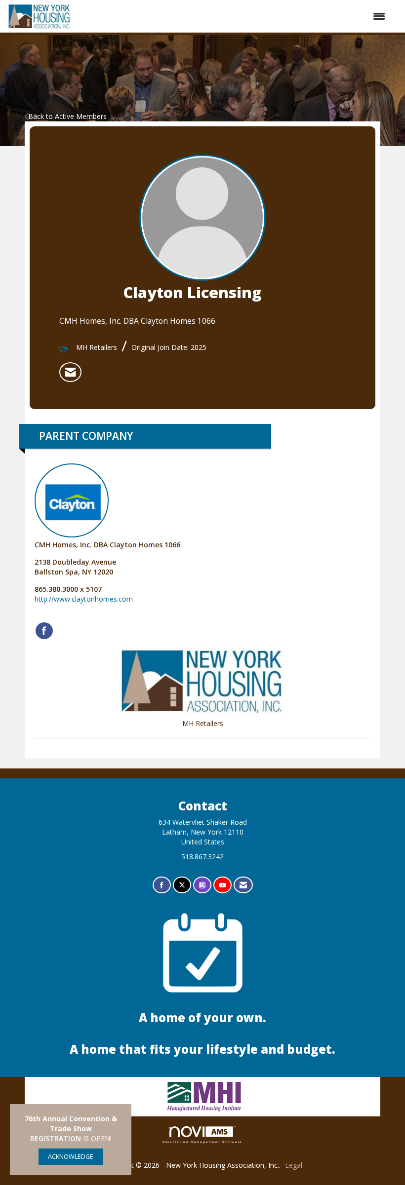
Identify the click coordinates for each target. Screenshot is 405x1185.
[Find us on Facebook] (162, 885)
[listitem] (70, 372)
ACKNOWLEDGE (70, 1156)
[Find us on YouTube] (222, 885)
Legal (293, 1165)
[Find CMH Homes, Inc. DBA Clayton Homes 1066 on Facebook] (44, 630)
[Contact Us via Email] (243, 885)
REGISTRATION (55, 1138)
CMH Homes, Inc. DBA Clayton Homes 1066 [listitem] (107, 544)
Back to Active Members (67, 116)
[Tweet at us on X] (182, 885)
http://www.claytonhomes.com (84, 599)
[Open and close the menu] (233, 16)
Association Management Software (202, 1142)
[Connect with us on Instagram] (202, 885)
